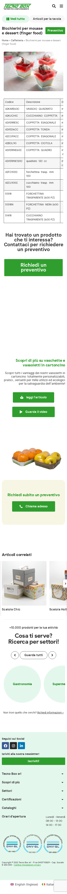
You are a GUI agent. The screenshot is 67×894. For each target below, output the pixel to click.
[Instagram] (13, 745)
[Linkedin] (21, 745)
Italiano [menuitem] (51, 884)
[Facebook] (5, 745)
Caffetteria (17, 40)
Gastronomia (22, 684)
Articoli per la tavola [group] (47, 18)
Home (5, 40)
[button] (15, 655)
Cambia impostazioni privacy (27, 865)
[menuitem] (24, 884)
